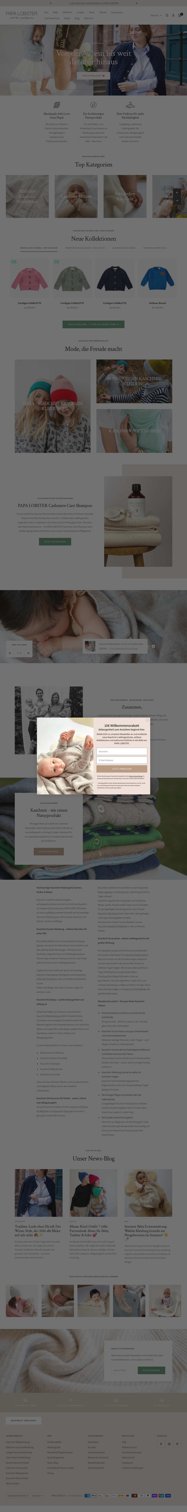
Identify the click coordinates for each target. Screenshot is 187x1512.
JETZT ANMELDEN (122, 768)
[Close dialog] (147, 720)
